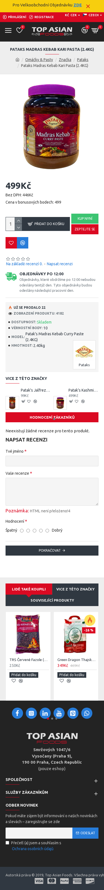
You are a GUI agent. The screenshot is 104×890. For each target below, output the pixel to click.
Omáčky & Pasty (39, 59)
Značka (65, 59)
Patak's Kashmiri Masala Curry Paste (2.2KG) (83, 390)
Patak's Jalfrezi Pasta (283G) (36, 390)
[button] (50, 419)
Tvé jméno (15, 451)
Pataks (82, 59)
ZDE (77, 5)
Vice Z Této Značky (75, 589)
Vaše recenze (17, 473)
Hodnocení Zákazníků (52, 417)
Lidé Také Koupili (29, 589)
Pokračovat (50, 550)
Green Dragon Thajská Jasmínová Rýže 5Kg (77, 660)
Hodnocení (15, 521)
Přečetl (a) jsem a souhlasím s (36, 846)
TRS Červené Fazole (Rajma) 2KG (29, 660)
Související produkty (52, 600)
